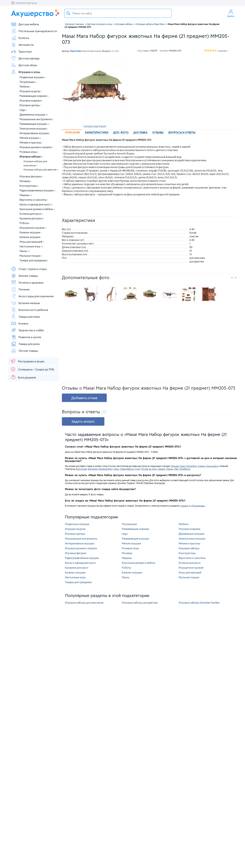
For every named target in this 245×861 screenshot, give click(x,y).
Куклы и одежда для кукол (36, 204)
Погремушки (28, 81)
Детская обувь (27, 65)
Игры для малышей (32, 241)
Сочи (137, 469)
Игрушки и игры (29, 72)
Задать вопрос (83, 421)
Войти (230, 16)
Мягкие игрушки (30, 137)
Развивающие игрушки (34, 123)
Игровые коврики (31, 100)
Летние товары (28, 350)
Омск (116, 469)
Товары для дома (29, 343)
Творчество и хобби (31, 330)
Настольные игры (31, 246)
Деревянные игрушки (34, 114)
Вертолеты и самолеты (34, 199)
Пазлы (25, 251)
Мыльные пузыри (31, 255)
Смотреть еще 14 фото (95, 126)
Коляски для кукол (31, 213)
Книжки (23, 323)
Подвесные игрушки (33, 77)
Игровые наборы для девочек (40, 169)
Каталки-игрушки (30, 237)
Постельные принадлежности (37, 31)
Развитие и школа (29, 337)
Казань (201, 466)
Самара (161, 469)
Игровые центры (30, 105)
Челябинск (184, 469)
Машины (26, 195)
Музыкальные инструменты (36, 119)
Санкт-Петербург (188, 466)
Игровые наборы (31, 156)
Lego (23, 109)
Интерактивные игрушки (35, 133)
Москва (174, 466)
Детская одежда (28, 58)
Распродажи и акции (31, 361)
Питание (24, 289)
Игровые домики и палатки (36, 147)
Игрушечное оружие (33, 227)
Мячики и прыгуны (31, 142)
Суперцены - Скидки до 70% (36, 369)
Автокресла (26, 44)
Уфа (176, 469)
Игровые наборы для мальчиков (35, 163)
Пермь (169, 469)
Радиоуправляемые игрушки (37, 190)
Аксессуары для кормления (36, 296)
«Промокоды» (198, 505)
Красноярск (212, 466)
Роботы (25, 223)
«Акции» (184, 505)
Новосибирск (127, 469)
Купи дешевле (27, 377)
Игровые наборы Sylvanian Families (199, 602)
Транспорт (25, 51)
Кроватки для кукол (32, 218)
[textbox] (117, 13)
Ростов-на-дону (149, 469)
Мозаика (25, 181)
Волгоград (81, 469)
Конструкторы (29, 185)
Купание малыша (29, 303)
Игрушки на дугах (31, 91)
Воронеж (92, 469)
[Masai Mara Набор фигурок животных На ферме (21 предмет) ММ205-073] (95, 90)
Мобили (25, 86)
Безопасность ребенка (33, 309)
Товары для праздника (34, 260)
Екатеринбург (105, 469)
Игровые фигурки (31, 176)
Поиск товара (68, 13)
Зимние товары (28, 275)
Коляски (23, 37)
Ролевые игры (29, 151)
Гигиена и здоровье (31, 282)
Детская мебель (28, 24)
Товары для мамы (29, 316)
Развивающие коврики (34, 95)
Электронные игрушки (34, 128)
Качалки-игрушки (30, 232)
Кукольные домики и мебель (37, 209)
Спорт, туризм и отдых (32, 268)
